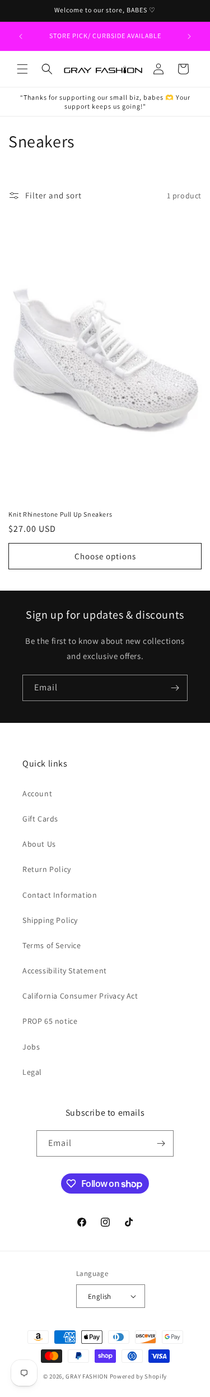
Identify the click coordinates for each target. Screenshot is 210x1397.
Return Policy (46, 869)
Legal (32, 1072)
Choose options (105, 556)
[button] (22, 69)
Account (37, 793)
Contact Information (59, 895)
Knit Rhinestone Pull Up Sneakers (60, 514)
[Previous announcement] (20, 36)
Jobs (31, 1047)
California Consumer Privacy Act (80, 996)
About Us (39, 844)
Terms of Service (51, 945)
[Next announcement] (189, 36)
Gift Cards (40, 819)
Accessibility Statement (64, 971)
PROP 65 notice (49, 1021)
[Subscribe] (174, 688)
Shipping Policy (50, 920)
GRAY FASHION (87, 1376)
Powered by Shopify (138, 1376)
